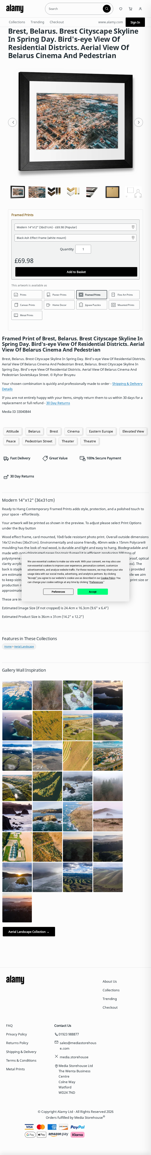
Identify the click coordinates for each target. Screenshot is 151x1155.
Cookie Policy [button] (108, 578)
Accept (93, 591)
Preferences (58, 591)
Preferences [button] (96, 582)
